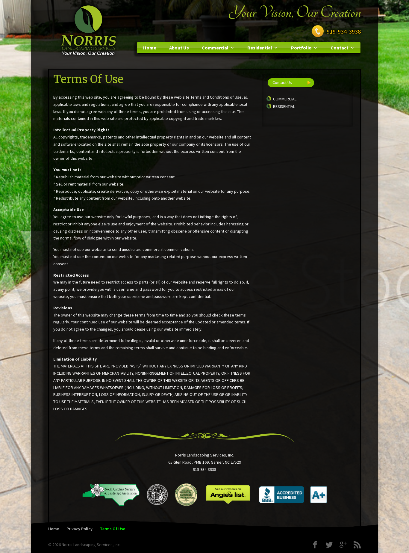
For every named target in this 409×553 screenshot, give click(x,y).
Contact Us (282, 82)
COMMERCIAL (284, 99)
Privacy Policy (79, 528)
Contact (340, 48)
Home (149, 48)
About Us (179, 48)
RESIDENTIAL (284, 106)
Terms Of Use (112, 528)
